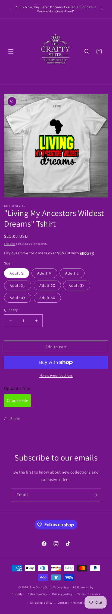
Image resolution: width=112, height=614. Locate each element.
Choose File (17, 400)
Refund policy (37, 594)
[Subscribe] (95, 495)
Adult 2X (47, 285)
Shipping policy (41, 602)
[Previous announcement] (10, 9)
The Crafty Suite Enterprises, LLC (53, 587)
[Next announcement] (102, 9)
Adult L (72, 273)
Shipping (9, 243)
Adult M (44, 273)
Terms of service (88, 594)
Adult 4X (18, 297)
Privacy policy (62, 594)
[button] (11, 52)
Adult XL (18, 285)
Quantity (11, 310)
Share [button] (15, 418)
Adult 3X (77, 285)
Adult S (16, 273)
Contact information (72, 602)
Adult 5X (47, 297)
